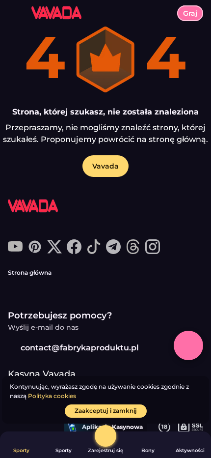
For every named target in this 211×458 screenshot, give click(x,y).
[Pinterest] (34, 251)
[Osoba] (105, 436)
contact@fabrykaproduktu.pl (80, 347)
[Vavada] (44, 207)
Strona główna (30, 272)
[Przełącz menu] (15, 15)
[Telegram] (113, 251)
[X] (54, 251)
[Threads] (133, 251)
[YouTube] (15, 251)
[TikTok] (93, 251)
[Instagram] (152, 251)
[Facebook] (74, 251)
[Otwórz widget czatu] (188, 345)
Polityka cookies (52, 396)
